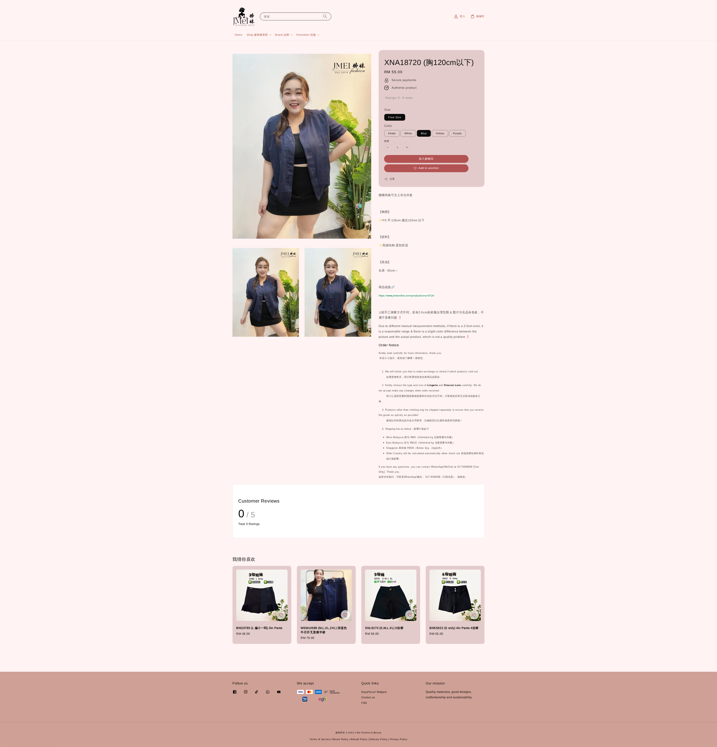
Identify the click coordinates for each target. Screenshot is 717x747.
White (408, 133)
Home (238, 34)
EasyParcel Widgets (374, 691)
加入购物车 (426, 158)
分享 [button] (392, 178)
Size (387, 109)
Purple (457, 133)
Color (388, 125)
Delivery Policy (379, 739)
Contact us (368, 697)
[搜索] (325, 16)
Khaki (392, 133)
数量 (386, 141)
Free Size (394, 117)
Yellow (440, 133)
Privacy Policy (398, 739)
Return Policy (340, 739)
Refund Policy (359, 739)
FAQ (364, 702)
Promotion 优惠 (306, 34)
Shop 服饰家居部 (257, 34)
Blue (424, 133)
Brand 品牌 (282, 34)
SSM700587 (26, 736)
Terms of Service (320, 739)
